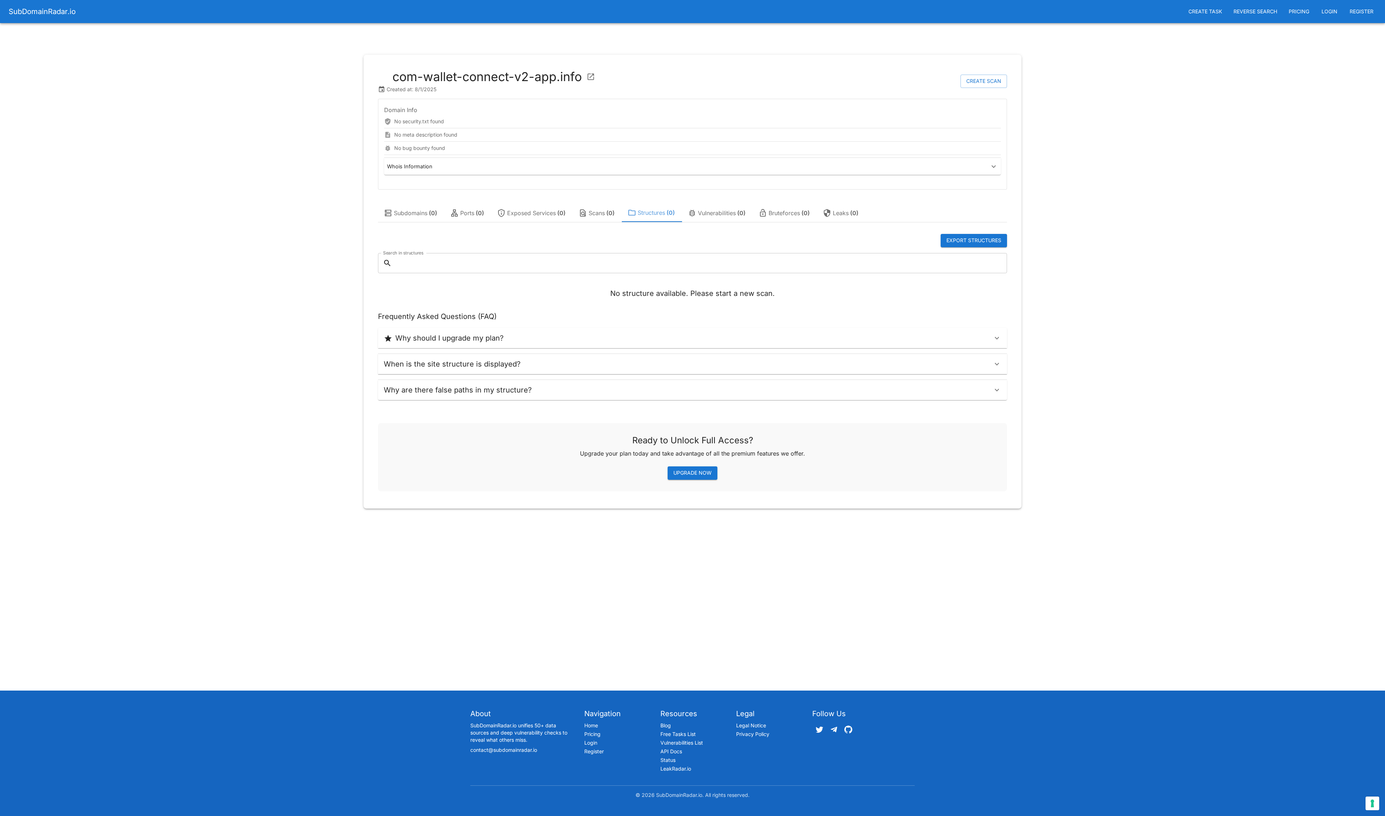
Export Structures (973, 240)
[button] (692, 166)
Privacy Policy (752, 734)
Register (1361, 11)
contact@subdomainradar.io (503, 750)
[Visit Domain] (591, 77)
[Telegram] (834, 729)
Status (668, 760)
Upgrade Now (692, 473)
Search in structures (403, 252)
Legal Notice (751, 725)
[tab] (411, 213)
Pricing (1299, 11)
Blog (665, 725)
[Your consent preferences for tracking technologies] (1372, 803)
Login (1329, 11)
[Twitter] (819, 729)
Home (591, 725)
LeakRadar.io (675, 769)
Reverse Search (1255, 11)
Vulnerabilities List (681, 743)
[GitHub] (848, 729)
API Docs (671, 751)
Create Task (1205, 11)
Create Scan (983, 81)
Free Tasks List (678, 734)
